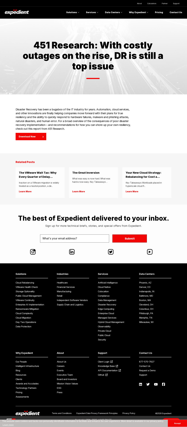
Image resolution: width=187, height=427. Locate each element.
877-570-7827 (146, 361)
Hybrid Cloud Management (111, 322)
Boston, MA (145, 300)
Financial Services (66, 287)
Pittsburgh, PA (146, 313)
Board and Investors (67, 379)
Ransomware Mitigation (27, 309)
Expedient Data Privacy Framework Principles (97, 413)
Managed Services (107, 317)
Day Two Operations (26, 322)
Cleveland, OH (146, 304)
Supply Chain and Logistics (70, 304)
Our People (21, 361)
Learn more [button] (8, 425)
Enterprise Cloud (106, 313)
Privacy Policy (129, 413)
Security (102, 339)
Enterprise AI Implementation (30, 304)
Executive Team (65, 374)
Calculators (151, 3)
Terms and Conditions (62, 413)
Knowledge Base (106, 366)
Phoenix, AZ (145, 282)
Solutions (71, 12)
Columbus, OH (146, 309)
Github (101, 374)
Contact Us (176, 12)
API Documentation (108, 370)
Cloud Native (104, 287)
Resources (21, 374)
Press (59, 392)
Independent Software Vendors (72, 300)
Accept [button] (177, 423)
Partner (165, 3)
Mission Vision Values (67, 383)
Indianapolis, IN (146, 291)
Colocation (103, 291)
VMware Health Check (27, 287)
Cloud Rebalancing (25, 282)
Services (91, 12)
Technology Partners (26, 388)
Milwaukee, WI (146, 322)
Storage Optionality (25, 291)
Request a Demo (147, 370)
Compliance (104, 295)
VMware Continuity (25, 300)
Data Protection (23, 326)
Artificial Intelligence (108, 282)
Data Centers (112, 12)
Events (60, 370)
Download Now (27, 136)
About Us (61, 361)
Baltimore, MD (146, 295)
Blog (18, 370)
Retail (59, 295)
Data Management (107, 300)
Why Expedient (137, 12)
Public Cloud (104, 335)
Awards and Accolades (27, 383)
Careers (60, 366)
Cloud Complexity (24, 313)
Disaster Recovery (107, 304)
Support (176, 3)
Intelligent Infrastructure (27, 366)
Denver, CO (144, 287)
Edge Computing (106, 309)
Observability (104, 326)
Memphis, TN (145, 317)
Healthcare (62, 282)
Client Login (104, 361)
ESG (59, 388)
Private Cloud (104, 330)
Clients (19, 379)
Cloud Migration (23, 317)
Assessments (22, 396)
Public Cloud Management (28, 295)
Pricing (159, 12)
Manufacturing (64, 291)
